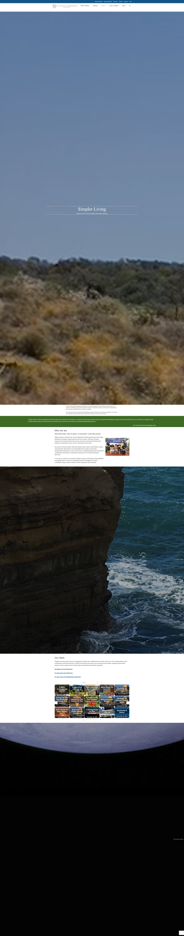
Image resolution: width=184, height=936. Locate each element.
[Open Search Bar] (130, 5)
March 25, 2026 (107, 705)
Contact (126, 1)
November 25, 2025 (122, 716)
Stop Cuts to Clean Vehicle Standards (77, 711)
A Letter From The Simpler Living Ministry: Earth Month (92, 700)
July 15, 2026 (77, 694)
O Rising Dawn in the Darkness (92, 711)
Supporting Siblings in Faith (77, 689)
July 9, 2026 (92, 694)
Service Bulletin (108, 1)
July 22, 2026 (62, 694)
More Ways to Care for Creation (107, 689)
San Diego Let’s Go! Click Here (63, 669)
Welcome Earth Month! (106, 700)
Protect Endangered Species (62, 689)
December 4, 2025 (107, 716)
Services (115, 1)
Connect (103, 5)
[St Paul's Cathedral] (65, 6)
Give (130, 1)
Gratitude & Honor (122, 711)
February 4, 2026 (62, 717)
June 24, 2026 (122, 694)
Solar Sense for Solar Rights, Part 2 (62, 711)
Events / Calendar (113, 5)
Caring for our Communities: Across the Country (62, 700)
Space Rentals (98, 1)
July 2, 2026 (107, 694)
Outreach (95, 5)
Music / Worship (85, 5)
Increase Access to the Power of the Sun (77, 700)
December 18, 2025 (92, 717)
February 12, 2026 (122, 706)
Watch (120, 1)
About (123, 5)
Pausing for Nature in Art (122, 689)
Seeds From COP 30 (107, 711)
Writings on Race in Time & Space (122, 700)
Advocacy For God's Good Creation (92, 689)
